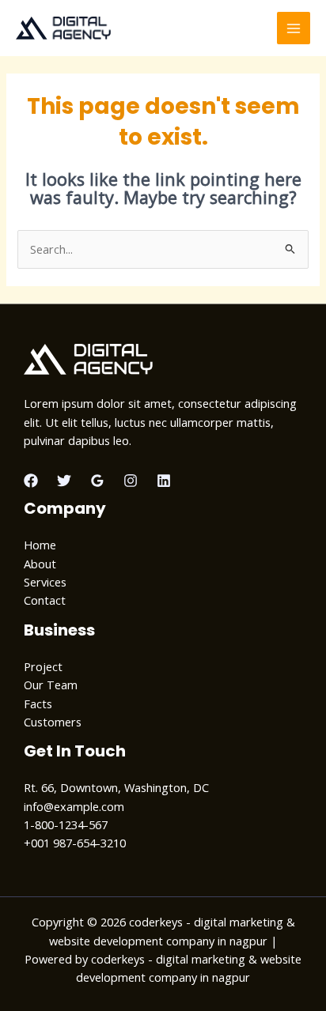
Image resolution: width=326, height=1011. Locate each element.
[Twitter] (64, 480)
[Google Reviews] (97, 480)
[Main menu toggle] (293, 28)
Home (40, 545)
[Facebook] (31, 480)
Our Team (51, 684)
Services (45, 582)
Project (43, 666)
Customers (53, 722)
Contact (45, 600)
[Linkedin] (164, 480)
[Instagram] (130, 480)
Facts (38, 703)
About (40, 564)
